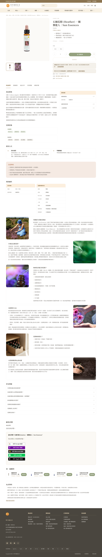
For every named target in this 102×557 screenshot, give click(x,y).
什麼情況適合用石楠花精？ (14, 388)
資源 (92, 5)
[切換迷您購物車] (95, 5)
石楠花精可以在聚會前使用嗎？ (15, 392)
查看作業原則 (81, 71)
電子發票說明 (49, 526)
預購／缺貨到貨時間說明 (51, 524)
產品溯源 (30, 519)
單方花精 (17, 15)
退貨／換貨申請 (67, 524)
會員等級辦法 (84, 517)
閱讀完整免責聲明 (10, 500)
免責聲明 (86, 553)
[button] (47, 69)
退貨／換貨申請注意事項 (69, 526)
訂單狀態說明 (67, 519)
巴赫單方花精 (23, 15)
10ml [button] (55, 49)
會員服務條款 (78, 553)
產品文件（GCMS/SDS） (34, 517)
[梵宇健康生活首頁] (7, 514)
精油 (16, 10)
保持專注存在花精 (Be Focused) (61, 473)
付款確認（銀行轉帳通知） (70, 521)
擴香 (36, 10)
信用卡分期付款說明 (50, 519)
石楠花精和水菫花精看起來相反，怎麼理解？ (18, 396)
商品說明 (8, 85)
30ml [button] (61, 49)
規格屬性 (15, 85)
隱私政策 (94, 553)
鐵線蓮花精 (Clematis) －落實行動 (15, 473)
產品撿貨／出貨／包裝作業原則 (35, 524)
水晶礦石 (46, 10)
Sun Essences (59, 78)
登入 (85, 5)
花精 (26, 10)
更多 (91, 10)
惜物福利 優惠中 (69, 10)
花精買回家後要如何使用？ (14, 404)
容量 (54, 45)
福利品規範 (30, 521)
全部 (9, 10)
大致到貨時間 (60, 66)
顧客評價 (36, 85)
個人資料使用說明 (50, 528)
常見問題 (94, 1)
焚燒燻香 (57, 10)
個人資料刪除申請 (68, 528)
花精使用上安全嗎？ (12, 408)
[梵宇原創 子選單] (84, 10)
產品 (10, 15)
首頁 (7, 15)
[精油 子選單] (19, 10)
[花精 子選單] (28, 10)
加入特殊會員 (84, 519)
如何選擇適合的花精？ (13, 400)
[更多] (94, 10)
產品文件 (22, 85)
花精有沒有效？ (11, 412)
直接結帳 (74, 59)
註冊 (88, 5)
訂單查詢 (89, 1)
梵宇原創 (80, 10)
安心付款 (48, 517)
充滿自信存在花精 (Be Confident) (84, 473)
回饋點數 (83, 521)
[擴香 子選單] (38, 10)
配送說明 (48, 521)
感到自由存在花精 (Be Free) (38, 473)
